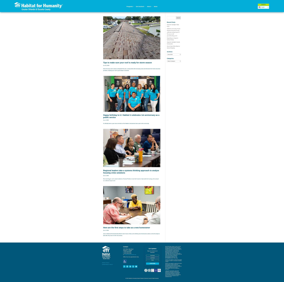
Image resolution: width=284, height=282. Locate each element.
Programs (130, 6)
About (149, 6)
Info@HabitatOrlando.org (130, 254)
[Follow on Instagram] (127, 266)
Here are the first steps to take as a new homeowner (126, 228)
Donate (263, 4)
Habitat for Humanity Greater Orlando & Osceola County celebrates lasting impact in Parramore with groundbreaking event (173, 32)
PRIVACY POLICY (105, 262)
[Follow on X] (133, 266)
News (155, 6)
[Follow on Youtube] (136, 266)
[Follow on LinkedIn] (130, 266)
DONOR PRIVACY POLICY (107, 264)
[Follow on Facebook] (124, 266)
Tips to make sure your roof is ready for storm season (127, 63)
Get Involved (140, 6)
